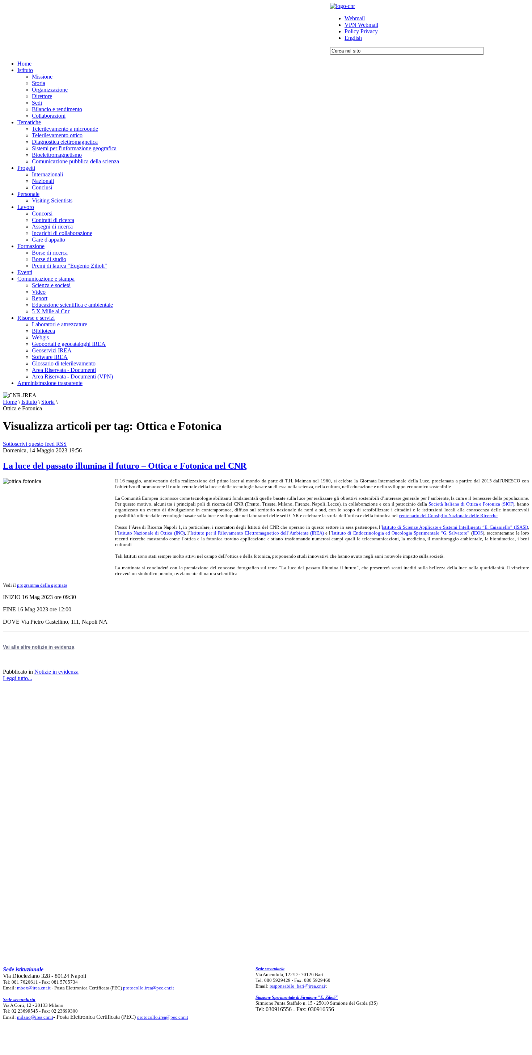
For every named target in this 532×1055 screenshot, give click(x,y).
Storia (48, 402)
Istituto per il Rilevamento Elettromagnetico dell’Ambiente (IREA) (257, 533)
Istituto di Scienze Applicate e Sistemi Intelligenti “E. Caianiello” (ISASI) (455, 527)
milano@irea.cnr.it (35, 1017)
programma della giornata (42, 585)
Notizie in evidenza (56, 672)
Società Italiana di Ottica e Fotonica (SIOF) (471, 504)
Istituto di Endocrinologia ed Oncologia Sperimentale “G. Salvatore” (400, 533)
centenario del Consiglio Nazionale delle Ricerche (448, 515)
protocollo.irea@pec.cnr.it (148, 988)
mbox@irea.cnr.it (34, 988)
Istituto (29, 402)
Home (10, 402)
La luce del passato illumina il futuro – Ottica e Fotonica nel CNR (124, 465)
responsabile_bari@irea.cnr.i (297, 986)
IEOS (478, 533)
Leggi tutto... (17, 678)
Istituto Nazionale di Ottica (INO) (151, 533)
